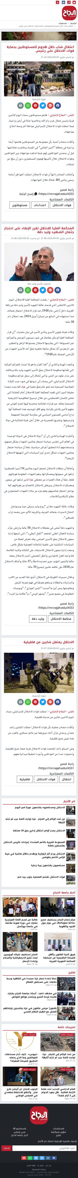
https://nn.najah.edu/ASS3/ (56, 608)
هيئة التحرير (31, 1165)
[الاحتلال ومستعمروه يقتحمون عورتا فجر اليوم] (70, 810)
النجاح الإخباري (69, 13)
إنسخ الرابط (26, 194)
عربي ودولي (20, 1132)
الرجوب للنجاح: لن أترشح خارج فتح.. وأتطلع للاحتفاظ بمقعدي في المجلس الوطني (21, 1092)
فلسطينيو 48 (19, 1128)
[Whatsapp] (30, 1158)
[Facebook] (54, 1158)
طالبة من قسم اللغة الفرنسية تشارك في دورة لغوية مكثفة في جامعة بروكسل (21, 923)
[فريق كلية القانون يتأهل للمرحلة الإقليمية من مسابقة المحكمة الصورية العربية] (57, 942)
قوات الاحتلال (62, 205)
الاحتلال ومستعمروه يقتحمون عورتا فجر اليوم (40, 807)
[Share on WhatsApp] (28, 105)
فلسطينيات (62, 23)
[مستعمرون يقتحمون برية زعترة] (70, 868)
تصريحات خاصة (66, 1027)
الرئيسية (73, 23)
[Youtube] (24, 1158)
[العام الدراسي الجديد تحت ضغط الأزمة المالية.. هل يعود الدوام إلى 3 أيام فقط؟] (57, 1076)
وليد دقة (38, 618)
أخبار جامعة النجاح (64, 893)
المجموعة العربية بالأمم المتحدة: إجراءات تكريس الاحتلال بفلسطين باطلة (34, 844)
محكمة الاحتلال (61, 618)
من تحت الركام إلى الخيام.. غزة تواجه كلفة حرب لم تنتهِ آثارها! (35, 820)
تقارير (71, 973)
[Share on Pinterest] (35, 105)
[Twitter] (42, 1158)
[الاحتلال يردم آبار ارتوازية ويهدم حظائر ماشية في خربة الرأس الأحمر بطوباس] (70, 857)
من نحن (48, 1165)
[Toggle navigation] (57, 3)
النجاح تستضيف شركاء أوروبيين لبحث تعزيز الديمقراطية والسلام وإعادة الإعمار (20, 958)
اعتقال (66, 779)
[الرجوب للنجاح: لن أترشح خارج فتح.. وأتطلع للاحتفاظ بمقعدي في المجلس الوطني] (20, 1076)
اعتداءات (40, 205)
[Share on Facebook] (57, 105)
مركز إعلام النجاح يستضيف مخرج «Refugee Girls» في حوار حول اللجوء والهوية (58, 923)
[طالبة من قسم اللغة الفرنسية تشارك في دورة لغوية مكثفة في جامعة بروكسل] (20, 907)
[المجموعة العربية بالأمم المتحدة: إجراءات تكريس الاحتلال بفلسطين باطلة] (70, 845)
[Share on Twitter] (43, 105)
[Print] (20, 105)
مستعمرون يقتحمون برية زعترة (48, 865)
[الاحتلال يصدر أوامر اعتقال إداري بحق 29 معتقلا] (70, 833)
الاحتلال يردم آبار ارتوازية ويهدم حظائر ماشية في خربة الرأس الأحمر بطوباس (35, 855)
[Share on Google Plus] (50, 105)
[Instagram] (48, 1158)
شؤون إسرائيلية (58, 1132)
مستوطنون (19, 205)
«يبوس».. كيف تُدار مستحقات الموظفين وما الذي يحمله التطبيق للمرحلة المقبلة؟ (21, 1058)
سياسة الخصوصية (39, 1169)
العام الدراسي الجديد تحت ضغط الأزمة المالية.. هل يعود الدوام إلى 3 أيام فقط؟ (58, 1092)
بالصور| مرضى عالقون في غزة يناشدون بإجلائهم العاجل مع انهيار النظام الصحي (30, 1010)
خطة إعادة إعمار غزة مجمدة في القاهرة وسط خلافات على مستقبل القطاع (31, 980)
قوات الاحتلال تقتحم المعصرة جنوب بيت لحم (41, 877)
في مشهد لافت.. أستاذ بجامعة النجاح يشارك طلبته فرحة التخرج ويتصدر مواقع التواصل (32, 995)
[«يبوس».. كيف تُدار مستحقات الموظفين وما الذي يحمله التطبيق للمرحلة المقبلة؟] (20, 1041)
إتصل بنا (40, 1165)
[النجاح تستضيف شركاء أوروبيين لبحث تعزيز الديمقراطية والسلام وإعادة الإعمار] (20, 942)
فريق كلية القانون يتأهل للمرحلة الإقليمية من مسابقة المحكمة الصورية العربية (59, 958)
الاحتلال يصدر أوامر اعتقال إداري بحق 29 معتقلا (39, 830)
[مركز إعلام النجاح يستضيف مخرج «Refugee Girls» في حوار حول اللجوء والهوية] (57, 907)
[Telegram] (36, 1158)
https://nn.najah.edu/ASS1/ (56, 768)
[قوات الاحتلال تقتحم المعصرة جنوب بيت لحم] (70, 880)
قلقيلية (25, 779)
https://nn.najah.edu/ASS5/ (56, 194)
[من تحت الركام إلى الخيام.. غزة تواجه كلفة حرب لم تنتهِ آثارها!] (70, 822)
